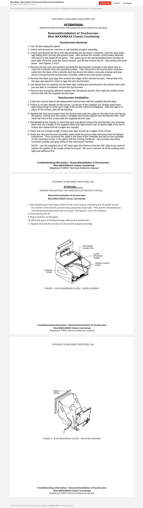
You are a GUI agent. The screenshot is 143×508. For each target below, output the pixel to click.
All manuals (127, 3)
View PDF (116, 3)
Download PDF (105, 3)
